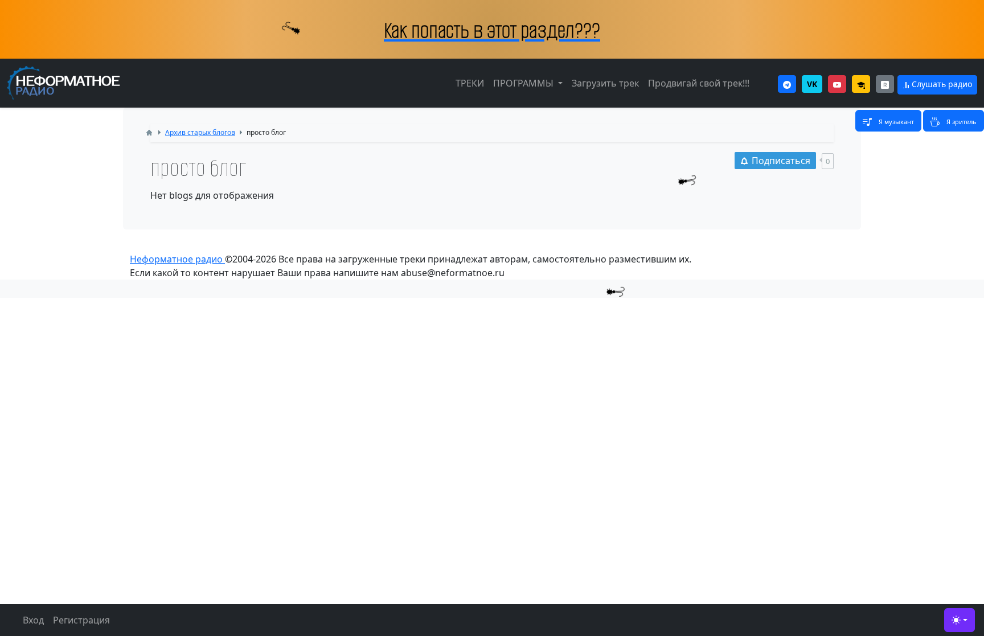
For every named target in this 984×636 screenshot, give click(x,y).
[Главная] (149, 133)
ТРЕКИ (470, 83)
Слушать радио (940, 84)
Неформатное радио (177, 259)
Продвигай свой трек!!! (698, 83)
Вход (33, 620)
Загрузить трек (605, 83)
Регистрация (81, 620)
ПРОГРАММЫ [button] (524, 83)
